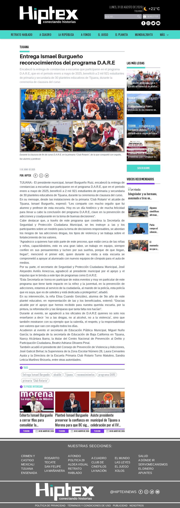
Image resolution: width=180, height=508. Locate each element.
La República (66, 35)
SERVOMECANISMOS (153, 464)
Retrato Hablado (22, 35)
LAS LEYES (122, 462)
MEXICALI (27, 464)
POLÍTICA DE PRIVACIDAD (50, 505)
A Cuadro (45, 35)
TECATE (50, 462)
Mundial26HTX (144, 35)
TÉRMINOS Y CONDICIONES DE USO (89, 505)
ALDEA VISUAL (78, 464)
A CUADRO (98, 458)
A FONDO (74, 456)
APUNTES (145, 472)
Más (163, 35)
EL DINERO (145, 468)
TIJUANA (27, 468)
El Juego (103, 35)
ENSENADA (29, 472)
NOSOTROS (137, 505)
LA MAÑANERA (54, 470)
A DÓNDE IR (146, 460)
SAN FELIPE (52, 466)
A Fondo (86, 35)
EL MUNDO (122, 458)
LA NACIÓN (99, 470)
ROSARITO (51, 458)
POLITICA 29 (76, 460)
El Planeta (121, 35)
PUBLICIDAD (120, 505)
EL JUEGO (121, 466)
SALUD (143, 456)
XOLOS (119, 470)
